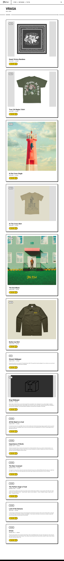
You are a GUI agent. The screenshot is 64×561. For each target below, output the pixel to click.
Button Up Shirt (14, 342)
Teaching (11, 418)
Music (11, 124)
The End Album (14, 288)
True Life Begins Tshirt (17, 109)
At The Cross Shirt (15, 224)
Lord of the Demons (16, 509)
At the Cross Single (15, 173)
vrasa (17, 61)
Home (7, 11)
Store (11, 23)
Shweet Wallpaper (15, 359)
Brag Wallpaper (14, 400)
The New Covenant (15, 466)
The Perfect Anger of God (18, 487)
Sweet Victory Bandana (17, 59)
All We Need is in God (16, 422)
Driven (11, 531)
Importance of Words (16, 444)
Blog (11, 355)
